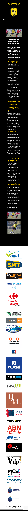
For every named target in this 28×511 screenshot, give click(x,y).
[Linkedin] (16, 4)
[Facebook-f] (9, 4)
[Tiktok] (14, 4)
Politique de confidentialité (14, 508)
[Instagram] (12, 4)
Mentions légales (17, 506)
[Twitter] (19, 4)
